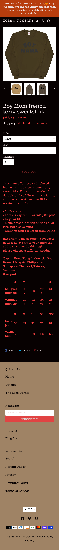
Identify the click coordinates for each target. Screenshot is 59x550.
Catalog (10, 384)
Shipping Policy (16, 482)
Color (6, 133)
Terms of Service (17, 491)
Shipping (9, 123)
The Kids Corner (17, 392)
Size (5, 144)
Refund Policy (15, 466)
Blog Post (12, 438)
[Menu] (54, 20)
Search (10, 458)
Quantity (8, 156)
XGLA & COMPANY (18, 20)
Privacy (10, 474)
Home (9, 376)
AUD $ (28, 509)
